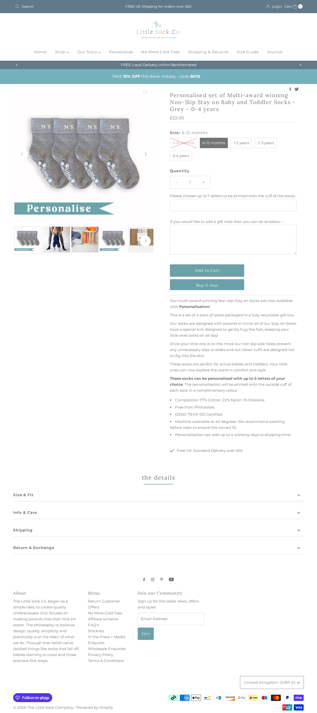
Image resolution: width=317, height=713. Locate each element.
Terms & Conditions (106, 660)
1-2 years (241, 142)
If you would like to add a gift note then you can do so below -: (227, 221)
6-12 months (214, 142)
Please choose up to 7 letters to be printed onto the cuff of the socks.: (233, 195)
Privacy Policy (100, 654)
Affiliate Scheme (103, 619)
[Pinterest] (161, 579)
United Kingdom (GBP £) (270, 682)
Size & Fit (23, 495)
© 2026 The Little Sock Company (43, 707)
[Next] (300, 65)
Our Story (88, 52)
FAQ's (93, 625)
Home (40, 52)
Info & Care (25, 512)
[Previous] (17, 65)
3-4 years (181, 155)
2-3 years (266, 142)
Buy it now (207, 285)
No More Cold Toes (160, 52)
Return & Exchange (33, 547)
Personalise (121, 52)
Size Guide (248, 52)
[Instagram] (152, 579)
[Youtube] (171, 579)
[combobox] (60, 6)
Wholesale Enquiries (107, 648)
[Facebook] (144, 579)
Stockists (96, 631)
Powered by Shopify (94, 707)
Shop (61, 52)
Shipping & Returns (208, 52)
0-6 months (183, 142)
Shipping (23, 530)
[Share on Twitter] (296, 89)
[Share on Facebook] (290, 89)
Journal (275, 52)
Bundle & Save (165, 64)
